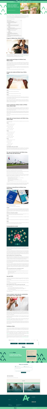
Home (17, 0)
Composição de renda (9, 32)
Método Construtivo (24, 0)
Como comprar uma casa (18, 404)
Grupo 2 (9, 31)
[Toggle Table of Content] (20, 20)
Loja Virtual (20, 0)
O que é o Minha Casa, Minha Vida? (10, 21)
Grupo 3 (9, 24)
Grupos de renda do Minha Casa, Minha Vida (11, 22)
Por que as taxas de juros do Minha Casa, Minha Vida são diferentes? (14, 28)
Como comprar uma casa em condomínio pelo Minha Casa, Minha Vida (14, 35)
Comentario (16, 367)
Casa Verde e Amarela (29, 0)
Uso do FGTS (8, 34)
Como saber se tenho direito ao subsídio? (12, 30)
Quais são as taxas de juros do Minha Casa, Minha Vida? (12, 25)
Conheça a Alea (9, 36)
